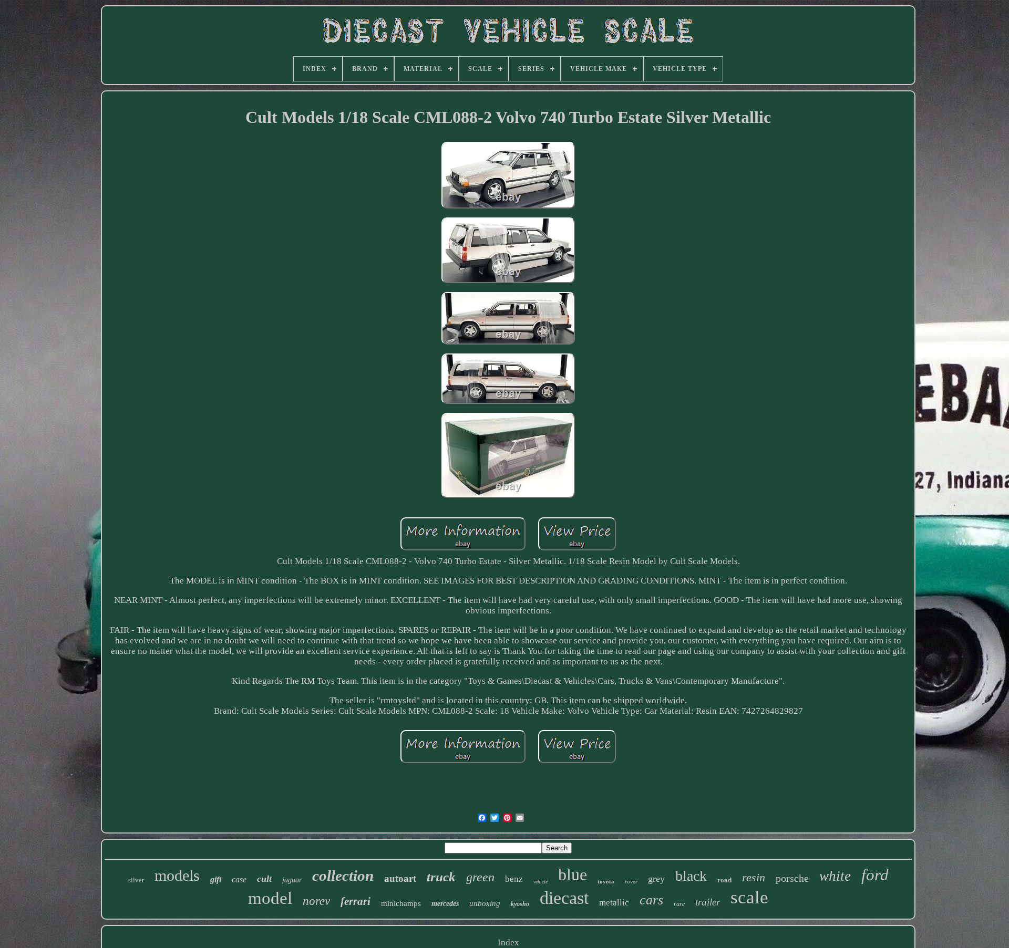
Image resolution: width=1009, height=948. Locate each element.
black (691, 876)
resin (753, 877)
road (724, 880)
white (835, 876)
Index (508, 942)
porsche (792, 878)
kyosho (520, 904)
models (177, 875)
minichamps (401, 903)
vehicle (540, 881)
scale (749, 897)
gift (215, 879)
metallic (614, 903)
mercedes (445, 904)
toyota (606, 881)
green (480, 877)
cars (651, 900)
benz (514, 879)
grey (656, 878)
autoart (400, 878)
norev (316, 901)
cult (264, 878)
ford (875, 875)
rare (679, 904)
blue (572, 874)
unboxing (484, 903)
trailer (707, 902)
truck (441, 877)
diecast (564, 898)
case (239, 879)
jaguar (292, 880)
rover (631, 881)
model (270, 898)
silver (136, 880)
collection (343, 875)
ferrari (355, 901)
